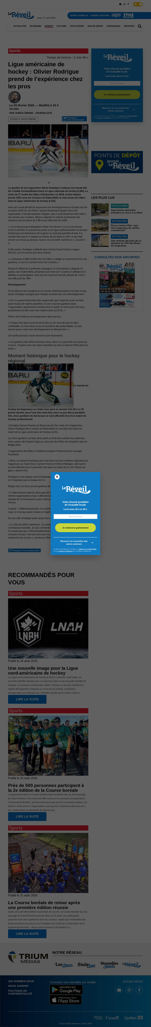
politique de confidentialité (87, 549)
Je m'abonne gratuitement (75, 528)
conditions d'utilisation (65, 551)
